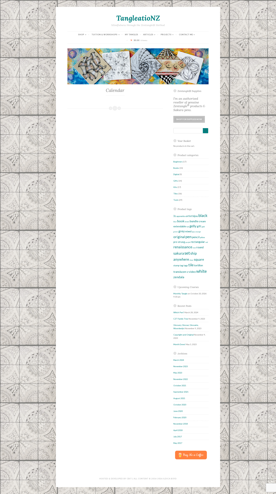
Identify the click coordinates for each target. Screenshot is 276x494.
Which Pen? (178, 312)
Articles (148, 34)
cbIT (129, 478)
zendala (178, 277)
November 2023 (180, 366)
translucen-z (180, 271)
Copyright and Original (183, 334)
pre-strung (179, 241)
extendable (179, 226)
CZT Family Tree (180, 318)
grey (181, 231)
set (187, 252)
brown (187, 222)
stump (176, 265)
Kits (175, 187)
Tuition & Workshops (104, 34)
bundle (194, 221)
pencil (196, 237)
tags (186, 265)
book (180, 221)
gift (199, 226)
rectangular (198, 241)
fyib (187, 227)
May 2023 (177, 372)
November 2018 (180, 424)
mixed (188, 231)
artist (189, 216)
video (192, 271)
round (200, 247)
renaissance (182, 247)
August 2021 (179, 398)
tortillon (198, 265)
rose (194, 248)
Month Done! (179, 344)
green (175, 232)
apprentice (181, 216)
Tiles (175, 193)
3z (174, 216)
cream (202, 221)
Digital (176, 174)
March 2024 (178, 360)
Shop (81, 34)
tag (181, 265)
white (201, 271)
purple (187, 242)
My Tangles (131, 34)
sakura (178, 253)
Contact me (186, 34)
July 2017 (177, 436)
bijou (195, 216)
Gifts (175, 181)
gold (203, 227)
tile (190, 265)
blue (175, 222)
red (206, 242)
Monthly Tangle (180, 293)
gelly (192, 226)
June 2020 (178, 411)
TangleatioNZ (138, 18)
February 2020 (179, 417)
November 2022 (180, 379)
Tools (175, 200)
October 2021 (179, 385)
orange (198, 232)
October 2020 (179, 404)
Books (176, 168)
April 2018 (178, 430)
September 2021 (180, 392)
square (199, 259)
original (179, 237)
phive (202, 237)
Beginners (178, 161)
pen (188, 236)
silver (191, 260)
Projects (166, 34)
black (202, 215)
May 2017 (177, 443)
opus (193, 232)
